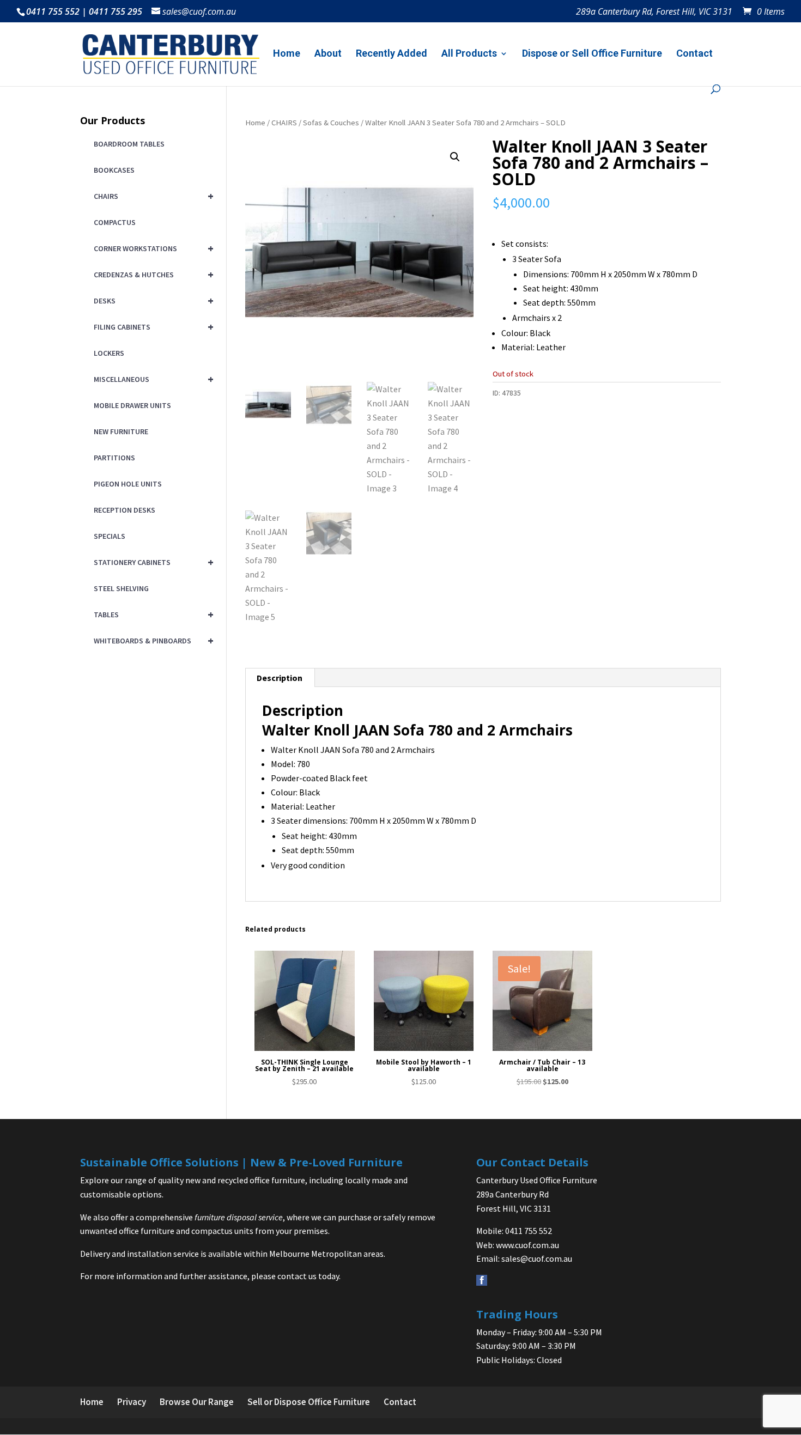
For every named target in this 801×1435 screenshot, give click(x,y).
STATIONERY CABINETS (152, 562)
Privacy (131, 1402)
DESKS (152, 300)
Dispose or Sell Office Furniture (592, 54)
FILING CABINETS (152, 326)
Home (286, 54)
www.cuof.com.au (527, 1244)
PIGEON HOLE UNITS (128, 484)
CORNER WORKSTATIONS (152, 248)
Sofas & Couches (331, 122)
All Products (469, 54)
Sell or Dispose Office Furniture (308, 1402)
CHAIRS (284, 122)
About (328, 54)
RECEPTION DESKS (124, 510)
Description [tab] (279, 677)
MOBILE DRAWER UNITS (132, 405)
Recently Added (391, 54)
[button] (455, 157)
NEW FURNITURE (121, 431)
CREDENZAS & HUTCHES (152, 274)
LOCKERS (109, 353)
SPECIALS (109, 536)
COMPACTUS (115, 222)
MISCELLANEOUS (152, 379)
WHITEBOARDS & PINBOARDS (152, 640)
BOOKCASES (114, 170)
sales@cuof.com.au (536, 1258)
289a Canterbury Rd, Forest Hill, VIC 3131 (654, 12)
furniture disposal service (239, 1217)
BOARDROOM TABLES (129, 144)
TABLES (152, 614)
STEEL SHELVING (121, 588)
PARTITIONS (114, 458)
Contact (694, 54)
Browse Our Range (197, 1402)
